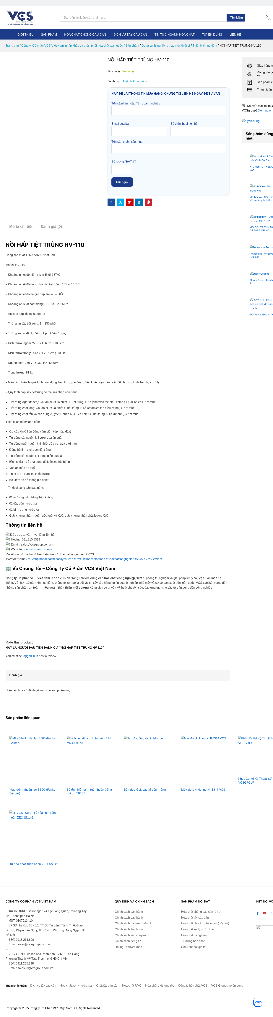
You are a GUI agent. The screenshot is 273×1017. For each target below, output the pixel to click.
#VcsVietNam (153, 559)
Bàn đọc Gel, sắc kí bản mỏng (145, 789)
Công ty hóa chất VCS (192, 985)
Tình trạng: (114, 71)
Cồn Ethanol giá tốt (193, 947)
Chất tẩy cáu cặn (107, 985)
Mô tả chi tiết (20, 226)
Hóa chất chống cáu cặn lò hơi (201, 911)
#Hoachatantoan (94, 559)
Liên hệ (235, 34)
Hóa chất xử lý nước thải (197, 929)
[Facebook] (257, 913)
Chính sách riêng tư (128, 941)
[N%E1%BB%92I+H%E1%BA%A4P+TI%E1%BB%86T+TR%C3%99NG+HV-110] (120, 202)
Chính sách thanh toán (129, 929)
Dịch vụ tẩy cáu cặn (130, 34)
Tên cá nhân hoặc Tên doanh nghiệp (135, 103)
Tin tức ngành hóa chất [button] (175, 34)
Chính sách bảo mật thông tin (134, 923)
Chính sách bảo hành (129, 917)
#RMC (78, 559)
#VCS (139, 559)
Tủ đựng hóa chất (192, 941)
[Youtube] (264, 913)
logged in (29, 656)
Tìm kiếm (236, 17)
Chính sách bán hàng (129, 911)
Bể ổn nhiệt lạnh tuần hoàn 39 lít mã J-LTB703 (89, 791)
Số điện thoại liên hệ (184, 123)
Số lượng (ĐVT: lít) (123, 161)
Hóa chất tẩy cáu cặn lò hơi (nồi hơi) (205, 923)
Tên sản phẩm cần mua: (127, 141)
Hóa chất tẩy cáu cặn (195, 917)
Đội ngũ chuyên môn (128, 947)
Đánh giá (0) (51, 226)
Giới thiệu (25, 34)
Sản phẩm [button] (49, 34)
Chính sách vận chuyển (130, 935)
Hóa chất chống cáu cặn (85, 34)
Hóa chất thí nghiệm (194, 935)
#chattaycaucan (62, 559)
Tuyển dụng (212, 34)
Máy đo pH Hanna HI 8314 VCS (203, 789)
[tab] (21, 228)
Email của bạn (120, 123)
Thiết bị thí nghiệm (135, 81)
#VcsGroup (31, 559)
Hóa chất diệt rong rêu (159, 985)
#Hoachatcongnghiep (120, 559)
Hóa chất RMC (132, 985)
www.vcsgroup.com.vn (38, 549)
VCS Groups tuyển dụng (227, 985)
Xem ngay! (265, 110)
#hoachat (45, 559)
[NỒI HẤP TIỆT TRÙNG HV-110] (111, 202)
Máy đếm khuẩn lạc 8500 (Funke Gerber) (32, 791)
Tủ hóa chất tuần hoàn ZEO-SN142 (33, 864)
